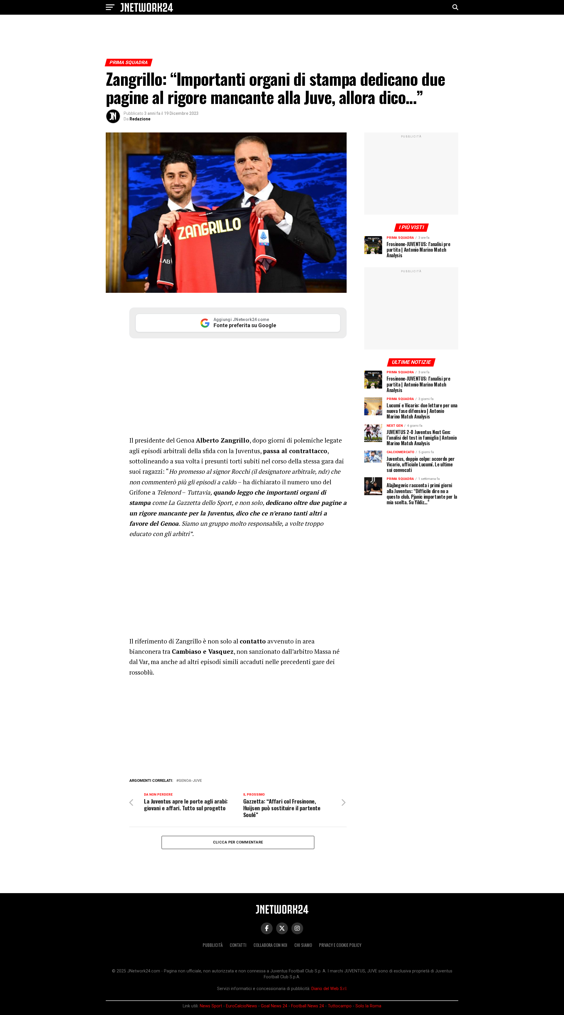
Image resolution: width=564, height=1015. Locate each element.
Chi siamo (303, 945)
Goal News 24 (274, 1006)
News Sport (211, 1006)
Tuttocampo (340, 1006)
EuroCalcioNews (241, 1006)
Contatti (238, 945)
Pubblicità (213, 945)
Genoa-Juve (190, 781)
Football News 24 (307, 1006)
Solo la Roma (368, 1006)
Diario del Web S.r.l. (329, 988)
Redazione (140, 119)
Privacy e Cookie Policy (340, 945)
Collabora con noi (270, 945)
